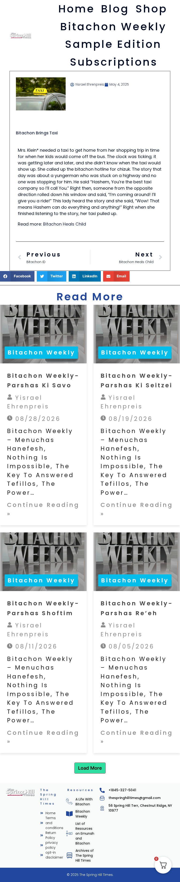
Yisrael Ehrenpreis (28, 402)
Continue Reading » (43, 509)
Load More (90, 768)
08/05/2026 (130, 646)
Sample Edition (113, 44)
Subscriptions (114, 62)
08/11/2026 (35, 646)
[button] (17, 276)
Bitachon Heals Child (64, 224)
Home (76, 8)
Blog (115, 8)
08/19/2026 (129, 419)
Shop (151, 8)
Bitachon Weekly (113, 26)
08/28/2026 (36, 419)
